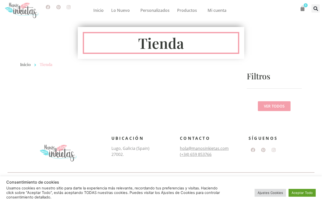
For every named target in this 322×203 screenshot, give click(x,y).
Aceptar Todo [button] (302, 193)
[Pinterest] (58, 7)
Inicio (98, 10)
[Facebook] (48, 7)
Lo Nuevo (120, 10)
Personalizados (155, 10)
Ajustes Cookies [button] (270, 193)
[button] (315, 8)
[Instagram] (68, 7)
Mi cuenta (217, 10)
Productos (187, 10)
